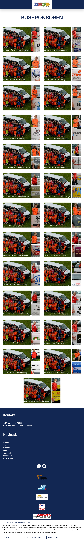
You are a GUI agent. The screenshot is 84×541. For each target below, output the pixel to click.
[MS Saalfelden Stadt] (42, 477)
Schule (6, 443)
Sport (5, 445)
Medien (6, 450)
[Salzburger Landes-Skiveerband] (42, 487)
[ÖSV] (42, 507)
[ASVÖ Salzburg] (42, 517)
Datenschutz (8, 458)
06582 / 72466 (16, 423)
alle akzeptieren (11, 537)
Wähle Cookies (54, 537)
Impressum (7, 456)
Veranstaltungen (9, 453)
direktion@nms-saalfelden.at (23, 426)
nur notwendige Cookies (33, 537)
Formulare (7, 448)
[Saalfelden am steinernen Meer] (42, 497)
